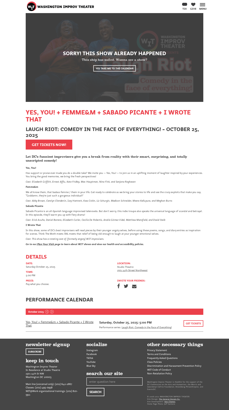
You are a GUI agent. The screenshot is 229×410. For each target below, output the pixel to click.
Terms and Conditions (159, 354)
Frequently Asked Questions (162, 358)
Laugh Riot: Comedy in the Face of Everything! (147, 327)
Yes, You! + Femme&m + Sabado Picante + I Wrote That (59, 323)
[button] (203, 6)
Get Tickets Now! (49, 144)
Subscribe (34, 351)
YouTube (90, 361)
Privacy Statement (157, 350)
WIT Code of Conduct (159, 369)
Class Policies (154, 361)
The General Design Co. (169, 399)
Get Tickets (193, 323)
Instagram (92, 350)
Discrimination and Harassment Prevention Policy (174, 365)
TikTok (89, 358)
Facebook (91, 354)
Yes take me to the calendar (115, 68)
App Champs (170, 401)
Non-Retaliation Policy (159, 373)
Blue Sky (90, 365)
